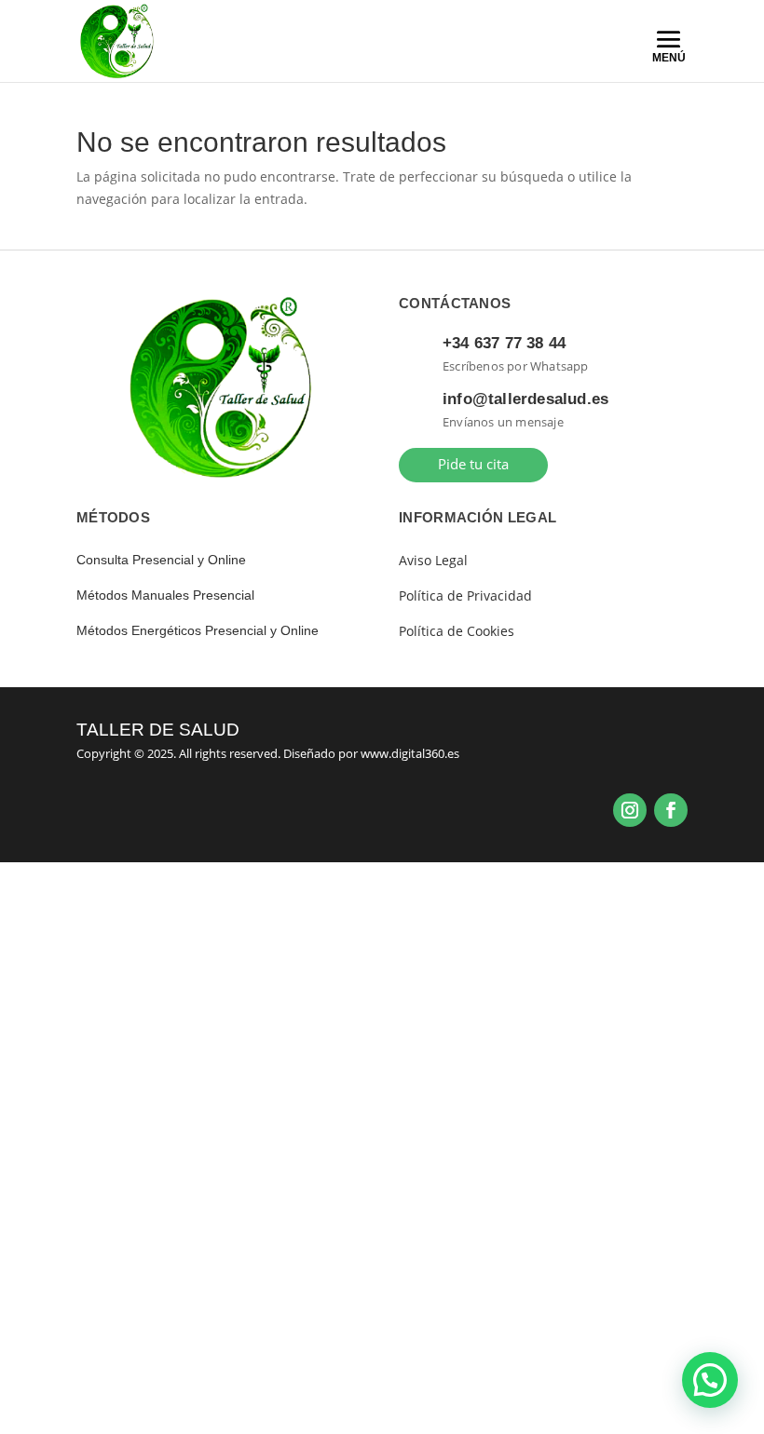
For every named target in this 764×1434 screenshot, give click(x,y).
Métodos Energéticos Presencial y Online (197, 630)
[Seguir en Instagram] (630, 810)
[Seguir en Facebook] (671, 810)
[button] (710, 1380)
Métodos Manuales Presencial (165, 595)
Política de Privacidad (465, 595)
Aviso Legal (433, 560)
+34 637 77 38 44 (504, 343)
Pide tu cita (473, 464)
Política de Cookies (456, 631)
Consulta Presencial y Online (161, 559)
